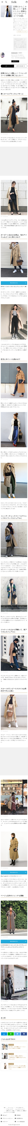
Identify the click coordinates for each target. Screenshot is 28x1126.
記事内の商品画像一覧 (20, 66)
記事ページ (7, 66)
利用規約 (18, 1115)
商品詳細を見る (14, 282)
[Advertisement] (14, 161)
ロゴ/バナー (5, 1121)
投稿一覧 (14, 61)
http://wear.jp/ (5, 216)
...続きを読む (22, 57)
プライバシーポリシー (7, 1118)
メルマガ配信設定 (20, 1121)
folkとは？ (4, 1115)
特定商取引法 (19, 1118)
